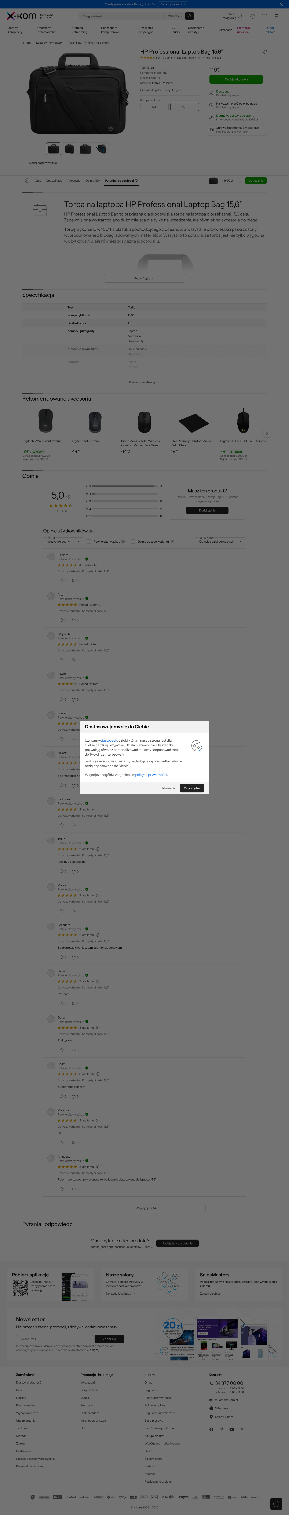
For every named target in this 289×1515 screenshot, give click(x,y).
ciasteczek (108, 740)
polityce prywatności (151, 775)
